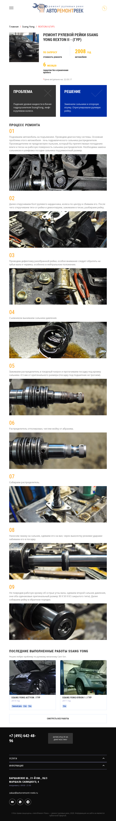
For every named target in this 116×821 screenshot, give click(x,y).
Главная (14, 26)
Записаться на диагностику (60, 738)
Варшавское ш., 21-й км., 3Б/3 (28, 778)
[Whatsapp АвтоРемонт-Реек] (20, 802)
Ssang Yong (28, 26)
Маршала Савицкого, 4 (24, 781)
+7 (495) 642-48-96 (22, 738)
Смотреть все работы (58, 718)
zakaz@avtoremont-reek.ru (23, 792)
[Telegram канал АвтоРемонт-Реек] (28, 802)
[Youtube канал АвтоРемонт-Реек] (12, 802)
